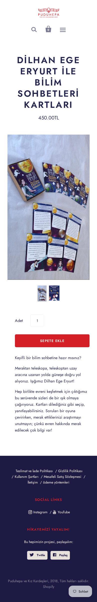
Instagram (40, 512)
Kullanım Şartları (27, 476)
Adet (19, 320)
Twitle (40, 555)
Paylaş (62, 555)
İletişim (33, 482)
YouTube (64, 512)
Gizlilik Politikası (70, 470)
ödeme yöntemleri (56, 482)
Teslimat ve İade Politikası (34, 470)
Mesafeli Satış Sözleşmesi (62, 476)
